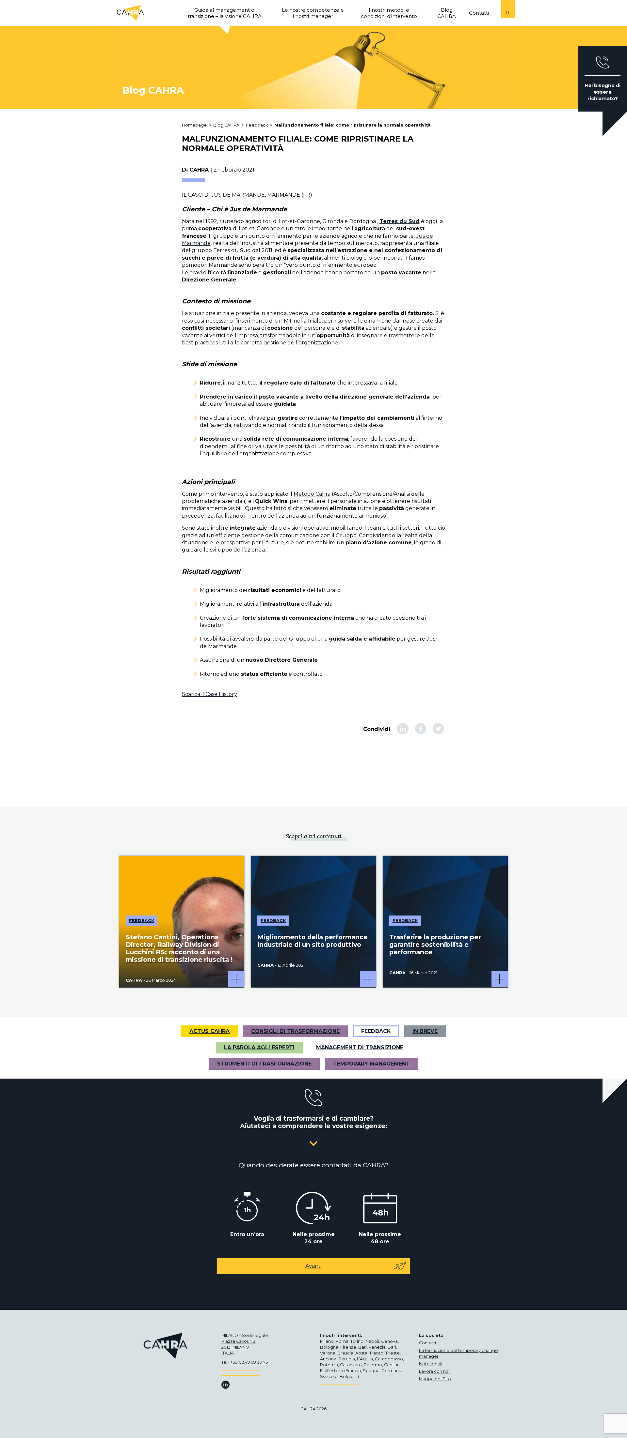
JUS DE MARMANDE (238, 195)
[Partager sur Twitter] (438, 728)
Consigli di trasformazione (295, 1031)
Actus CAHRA (209, 1031)
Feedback (376, 1031)
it (508, 12)
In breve (425, 1031)
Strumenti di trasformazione (264, 1064)
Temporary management (371, 1064)
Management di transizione (359, 1047)
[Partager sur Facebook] (420, 728)
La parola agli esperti (259, 1047)
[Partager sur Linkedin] (403, 728)
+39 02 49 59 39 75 (249, 1362)
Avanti (313, 1266)
